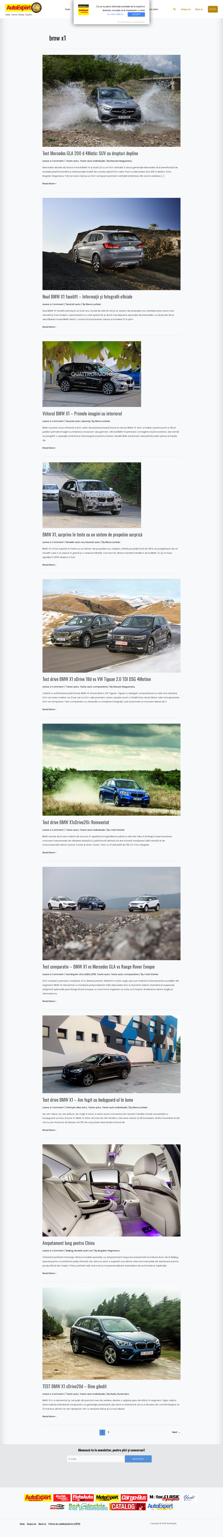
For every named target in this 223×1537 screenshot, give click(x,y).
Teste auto (72, 160)
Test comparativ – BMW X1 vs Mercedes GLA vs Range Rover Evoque (98, 966)
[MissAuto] (57, 1506)
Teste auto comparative (94, 686)
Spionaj (86, 421)
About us (42, 1523)
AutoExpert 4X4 (74, 974)
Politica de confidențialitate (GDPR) (64, 1523)
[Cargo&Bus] (134, 1497)
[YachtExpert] (189, 1497)
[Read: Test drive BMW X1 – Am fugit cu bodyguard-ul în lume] (111, 1054)
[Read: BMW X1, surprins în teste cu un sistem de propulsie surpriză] (91, 494)
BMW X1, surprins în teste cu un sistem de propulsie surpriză (92, 534)
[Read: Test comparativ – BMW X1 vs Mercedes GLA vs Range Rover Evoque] (111, 913)
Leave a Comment (53, 160)
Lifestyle (70, 1107)
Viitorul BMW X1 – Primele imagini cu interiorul (82, 413)
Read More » (49, 183)
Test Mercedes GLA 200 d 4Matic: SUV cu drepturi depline (90, 153)
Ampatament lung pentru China (68, 1242)
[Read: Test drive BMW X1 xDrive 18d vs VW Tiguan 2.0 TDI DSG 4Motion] (111, 625)
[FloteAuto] (83, 1497)
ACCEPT (136, 14)
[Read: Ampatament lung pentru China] (111, 1190)
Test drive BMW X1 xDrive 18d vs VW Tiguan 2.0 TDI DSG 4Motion (96, 679)
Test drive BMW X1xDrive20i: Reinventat (75, 822)
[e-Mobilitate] (88, 1506)
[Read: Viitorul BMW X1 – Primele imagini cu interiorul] (91, 373)
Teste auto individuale (92, 160)
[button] (174, 9)
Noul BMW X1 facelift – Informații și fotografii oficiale (87, 296)
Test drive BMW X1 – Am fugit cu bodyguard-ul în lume (87, 1099)
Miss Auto (81, 1107)
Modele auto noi (75, 542)
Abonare (138, 1458)
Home (22, 1523)
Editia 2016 (90, 974)
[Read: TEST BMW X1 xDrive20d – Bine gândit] (111, 1333)
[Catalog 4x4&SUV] (127, 1506)
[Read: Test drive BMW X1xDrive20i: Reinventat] (111, 769)
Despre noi (31, 1523)
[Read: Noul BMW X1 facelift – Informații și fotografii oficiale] (111, 243)
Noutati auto (73, 304)
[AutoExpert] (38, 1497)
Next (176, 1432)
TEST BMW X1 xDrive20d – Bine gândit (74, 1386)
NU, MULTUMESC (115, 14)
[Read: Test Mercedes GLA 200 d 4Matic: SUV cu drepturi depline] (111, 100)
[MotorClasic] (164, 1497)
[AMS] (62, 1497)
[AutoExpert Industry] (160, 1506)
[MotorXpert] (107, 1497)
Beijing (69, 1250)
